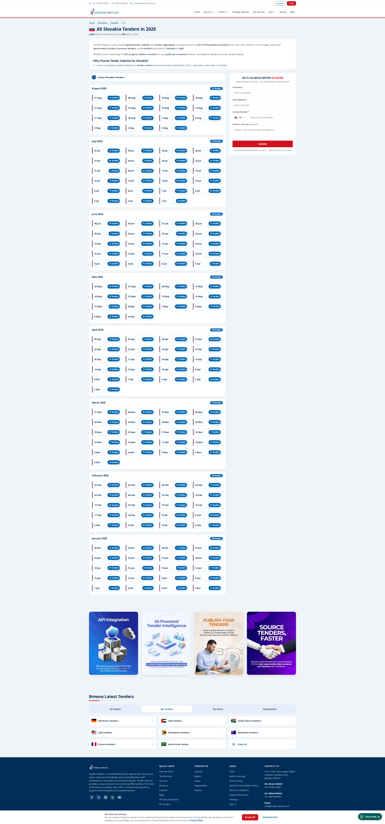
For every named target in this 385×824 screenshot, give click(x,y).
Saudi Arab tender (178, 744)
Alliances (163, 785)
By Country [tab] (167, 709)
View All (242, 744)
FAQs (231, 771)
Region (197, 776)
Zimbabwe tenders (178, 732)
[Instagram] (98, 797)
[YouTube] (119, 797)
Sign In (232, 804)
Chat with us (372, 816)
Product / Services (245, 124)
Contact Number (241, 112)
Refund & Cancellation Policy (243, 785)
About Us (208, 12)
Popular (198, 790)
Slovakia (114, 22)
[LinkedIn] (105, 797)
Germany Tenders (108, 720)
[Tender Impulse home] (104, 12)
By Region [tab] (115, 709)
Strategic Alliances (240, 12)
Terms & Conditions (239, 790)
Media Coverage (237, 776)
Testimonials (165, 776)
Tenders (222, 12)
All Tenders (102, 22)
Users (271, 12)
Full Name (238, 87)
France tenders (106, 744)
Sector (197, 780)
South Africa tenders (249, 720)
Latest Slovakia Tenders (111, 77)
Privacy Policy (196, 820)
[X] (112, 797)
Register (280, 3)
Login (291, 3)
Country (198, 771)
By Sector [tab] (218, 709)
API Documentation (169, 799)
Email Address (240, 99)
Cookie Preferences (239, 794)
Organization (200, 785)
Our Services (259, 12)
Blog (292, 12)
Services (163, 780)
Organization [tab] (270, 709)
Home (197, 12)
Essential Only (270, 817)
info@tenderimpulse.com (144, 3)
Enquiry (283, 12)
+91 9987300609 (119, 3)
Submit (262, 144)
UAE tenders (175, 720)
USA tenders (105, 732)
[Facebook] (91, 797)
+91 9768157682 (100, 3)
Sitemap (233, 799)
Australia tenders (248, 732)
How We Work (166, 771)
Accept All (250, 817)
